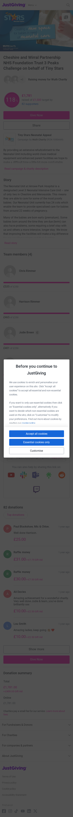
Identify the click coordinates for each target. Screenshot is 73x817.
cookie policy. (29, 423)
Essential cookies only (36, 442)
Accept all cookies (36, 433)
